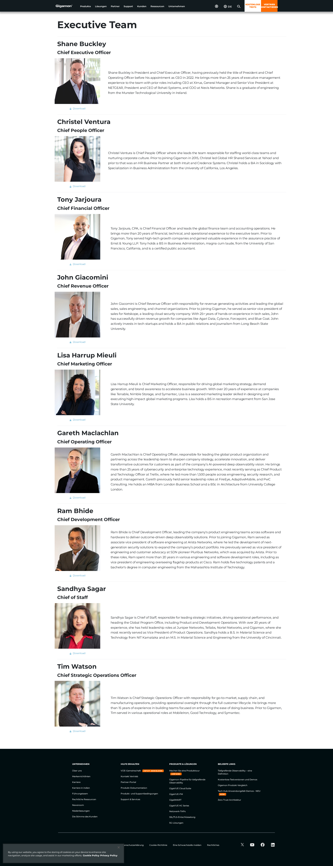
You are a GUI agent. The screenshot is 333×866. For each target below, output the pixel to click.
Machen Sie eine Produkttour (184, 770)
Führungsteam (80, 793)
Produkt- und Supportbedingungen (139, 793)
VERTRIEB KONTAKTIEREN (269, 5)
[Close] (118, 847)
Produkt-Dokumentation (134, 788)
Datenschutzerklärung (132, 845)
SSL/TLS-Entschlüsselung (182, 817)
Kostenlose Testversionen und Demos (237, 779)
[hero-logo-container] (66, 6)
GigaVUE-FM (176, 794)
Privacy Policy (108, 855)
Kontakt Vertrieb (129, 776)
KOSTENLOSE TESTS (252, 5)
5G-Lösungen (176, 822)
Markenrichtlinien (81, 776)
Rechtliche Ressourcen (84, 799)
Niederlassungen (81, 810)
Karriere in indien (81, 788)
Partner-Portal (128, 782)
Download (78, 108)
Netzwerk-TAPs (177, 811)
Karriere (76, 782)
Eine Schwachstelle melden (187, 845)
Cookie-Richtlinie (158, 845)
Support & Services (130, 799)
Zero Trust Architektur (229, 800)
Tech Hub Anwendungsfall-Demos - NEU (239, 791)
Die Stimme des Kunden (84, 816)
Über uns (77, 770)
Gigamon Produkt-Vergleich (232, 785)
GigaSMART (175, 800)
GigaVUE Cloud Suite (180, 788)
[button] (85, 6)
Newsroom (78, 805)
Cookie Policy (91, 855)
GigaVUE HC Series (179, 805)
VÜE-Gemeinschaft (131, 770)
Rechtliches (213, 845)
